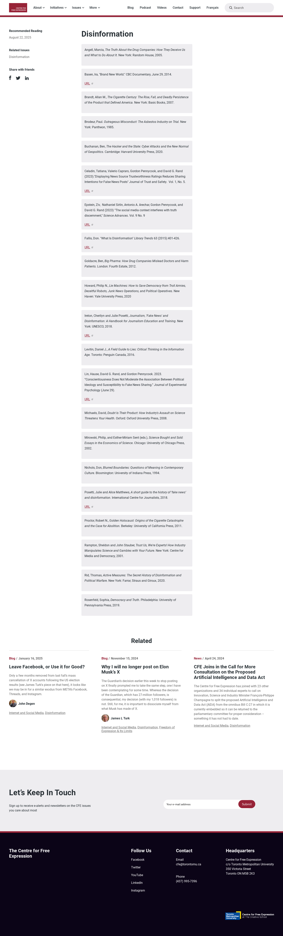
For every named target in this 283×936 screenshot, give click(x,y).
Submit (247, 804)
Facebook (137, 859)
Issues (76, 7)
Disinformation (19, 57)
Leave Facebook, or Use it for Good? (47, 667)
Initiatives (57, 7)
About (37, 7)
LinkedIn (137, 883)
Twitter (136, 867)
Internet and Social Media (26, 713)
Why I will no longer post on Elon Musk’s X (135, 669)
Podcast (145, 7)
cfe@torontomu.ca (188, 864)
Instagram (138, 890)
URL (87, 83)
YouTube (137, 875)
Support (194, 7)
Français (213, 7)
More (93, 7)
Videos (162, 7)
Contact (178, 7)
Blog (130, 7)
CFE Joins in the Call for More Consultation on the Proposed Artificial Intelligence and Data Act (229, 672)
